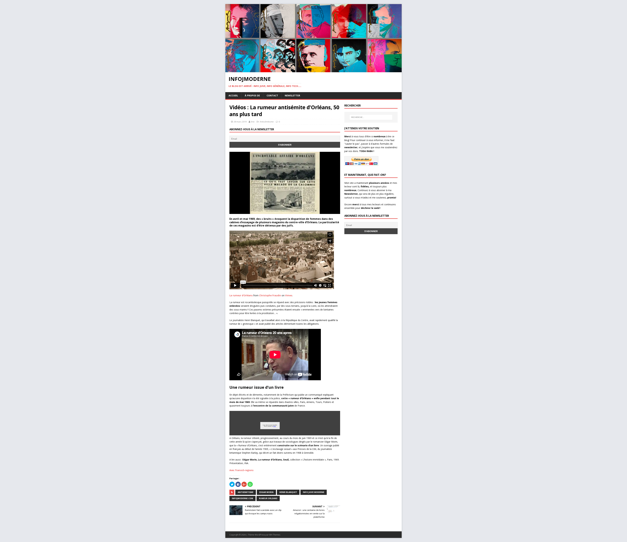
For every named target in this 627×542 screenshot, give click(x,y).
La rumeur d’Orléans (241, 295)
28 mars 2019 (240, 121)
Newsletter (292, 95)
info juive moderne (313, 492)
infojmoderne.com (242, 498)
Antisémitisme (267, 121)
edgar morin (266, 492)
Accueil (233, 95)
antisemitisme (245, 492)
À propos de (252, 95)
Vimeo (288, 295)
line (253, 121)
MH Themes (274, 534)
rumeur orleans (268, 498)
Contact (272, 95)
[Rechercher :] (371, 117)
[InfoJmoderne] (313, 70)
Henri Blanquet (288, 492)
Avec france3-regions (241, 470)
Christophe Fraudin (270, 295)
